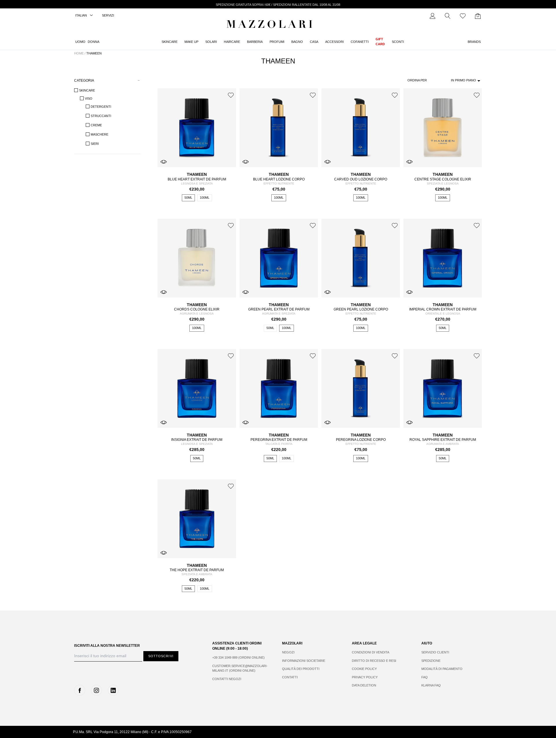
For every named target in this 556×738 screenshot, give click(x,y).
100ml (204, 197)
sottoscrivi (160, 656)
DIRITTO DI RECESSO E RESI (374, 660)
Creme (96, 125)
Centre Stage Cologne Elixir (442, 179)
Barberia (255, 41)
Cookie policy (364, 669)
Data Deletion (364, 685)
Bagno (297, 41)
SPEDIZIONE (430, 660)
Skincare (170, 41)
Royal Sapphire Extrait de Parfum (442, 440)
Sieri (95, 143)
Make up (191, 41)
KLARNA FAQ (431, 685)
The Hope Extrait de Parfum (197, 570)
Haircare (232, 41)
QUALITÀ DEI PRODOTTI (300, 669)
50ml (188, 197)
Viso (88, 98)
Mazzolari (270, 25)
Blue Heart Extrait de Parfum (197, 179)
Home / (79, 53)
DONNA (93, 41)
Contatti (290, 677)
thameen (94, 53)
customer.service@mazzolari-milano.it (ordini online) (240, 668)
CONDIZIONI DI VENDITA (370, 652)
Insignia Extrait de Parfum (196, 440)
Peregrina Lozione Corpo (361, 440)
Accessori (334, 41)
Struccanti (101, 116)
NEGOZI (288, 652)
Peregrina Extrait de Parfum (278, 440)
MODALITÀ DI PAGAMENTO (441, 669)
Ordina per (417, 80)
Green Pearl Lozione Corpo (361, 309)
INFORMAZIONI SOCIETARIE (303, 660)
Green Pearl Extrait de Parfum (279, 309)
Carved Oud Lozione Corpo (360, 179)
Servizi (108, 15)
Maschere (99, 134)
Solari (211, 41)
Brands (474, 41)
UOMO (80, 41)
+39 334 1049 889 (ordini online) (238, 657)
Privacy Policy (365, 677)
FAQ (424, 677)
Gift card (380, 41)
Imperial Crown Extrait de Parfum (442, 309)
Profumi (277, 41)
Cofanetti (360, 41)
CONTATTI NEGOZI (226, 679)
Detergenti (101, 106)
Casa (314, 41)
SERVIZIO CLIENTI (435, 652)
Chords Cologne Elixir (197, 309)
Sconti (398, 41)
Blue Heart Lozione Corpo (279, 179)
